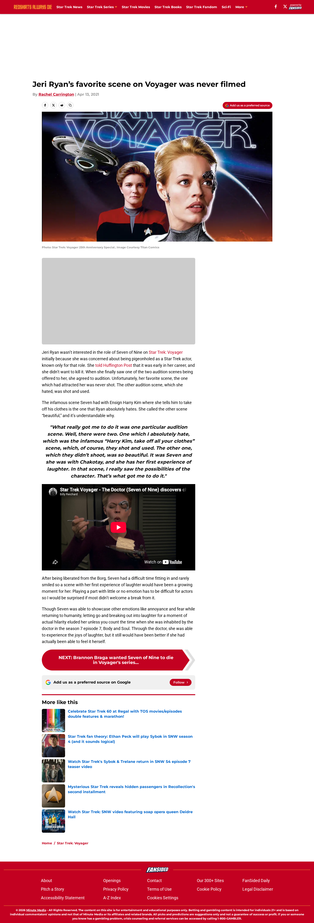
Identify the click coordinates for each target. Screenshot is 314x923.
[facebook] (276, 6)
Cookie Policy (209, 889)
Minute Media (36, 910)
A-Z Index (112, 897)
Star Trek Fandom (201, 7)
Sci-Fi (226, 7)
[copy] (70, 105)
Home (47, 843)
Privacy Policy (116, 889)
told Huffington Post (113, 365)
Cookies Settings (162, 897)
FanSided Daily (256, 880)
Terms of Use (159, 889)
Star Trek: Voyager (166, 352)
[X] (285, 6)
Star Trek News (69, 7)
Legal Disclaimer (257, 889)
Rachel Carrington (56, 94)
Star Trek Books (168, 7)
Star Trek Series (100, 7)
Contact (154, 880)
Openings (112, 880)
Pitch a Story (52, 889)
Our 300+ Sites (210, 880)
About (46, 880)
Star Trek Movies (136, 7)
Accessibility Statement (63, 897)
